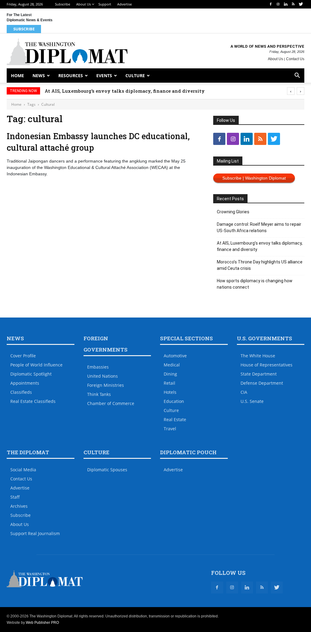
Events (104, 75)
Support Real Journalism (35, 533)
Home (17, 75)
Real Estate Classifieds (33, 401)
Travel (170, 428)
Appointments (24, 383)
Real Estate (175, 419)
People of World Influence (36, 365)
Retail (169, 383)
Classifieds (21, 392)
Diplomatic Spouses (107, 469)
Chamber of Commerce (110, 403)
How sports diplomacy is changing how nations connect (254, 284)
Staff (15, 497)
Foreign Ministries (105, 385)
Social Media (23, 469)
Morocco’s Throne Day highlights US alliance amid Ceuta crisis (259, 265)
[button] (297, 76)
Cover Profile (23, 356)
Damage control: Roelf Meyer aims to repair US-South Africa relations (259, 227)
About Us (83, 4)
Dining (170, 374)
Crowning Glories (233, 211)
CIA (244, 392)
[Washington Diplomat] (67, 51)
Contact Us (295, 59)
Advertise (124, 4)
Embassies (98, 367)
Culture (135, 75)
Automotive (175, 356)
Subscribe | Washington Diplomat (254, 178)
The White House (258, 356)
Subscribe (62, 4)
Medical (172, 365)
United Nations (102, 376)
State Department (259, 374)
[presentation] (291, 91)
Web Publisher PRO (42, 622)
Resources (70, 75)
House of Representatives (266, 365)
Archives (19, 506)
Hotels (170, 392)
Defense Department (262, 383)
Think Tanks (99, 394)
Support (104, 4)
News (38, 75)
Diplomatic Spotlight (31, 374)
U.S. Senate (252, 401)
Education (174, 401)
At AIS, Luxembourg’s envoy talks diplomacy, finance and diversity (125, 91)
